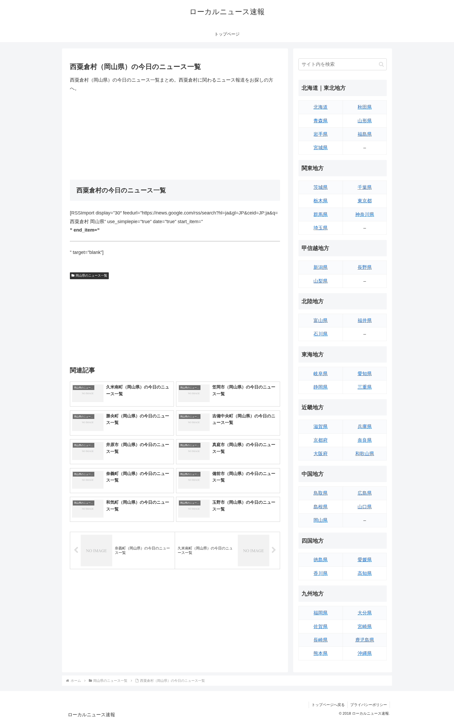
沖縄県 (365, 653)
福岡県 (320, 612)
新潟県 (320, 267)
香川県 (320, 573)
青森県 (320, 120)
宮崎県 (365, 626)
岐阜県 (320, 373)
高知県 (365, 573)
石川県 (320, 334)
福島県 (365, 134)
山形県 (365, 120)
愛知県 (365, 373)
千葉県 (365, 187)
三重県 (365, 387)
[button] (381, 64)
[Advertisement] (175, 136)
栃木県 (320, 200)
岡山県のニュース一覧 (91, 275)
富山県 (320, 320)
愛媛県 (365, 559)
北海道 (320, 107)
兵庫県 (365, 426)
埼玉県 (320, 228)
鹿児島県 (364, 640)
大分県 (365, 612)
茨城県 (320, 187)
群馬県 (320, 214)
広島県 (365, 493)
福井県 (365, 320)
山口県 (365, 506)
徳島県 (320, 559)
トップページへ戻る (328, 705)
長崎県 (320, 640)
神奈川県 (364, 214)
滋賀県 (320, 426)
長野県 (365, 267)
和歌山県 (364, 453)
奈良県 (365, 440)
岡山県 (320, 520)
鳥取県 (320, 493)
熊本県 (320, 653)
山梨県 (320, 281)
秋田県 (365, 107)
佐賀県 (320, 626)
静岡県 (320, 387)
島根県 (320, 506)
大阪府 (320, 453)
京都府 (320, 440)
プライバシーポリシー (368, 705)
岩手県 (320, 134)
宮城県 (320, 147)
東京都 (365, 200)
